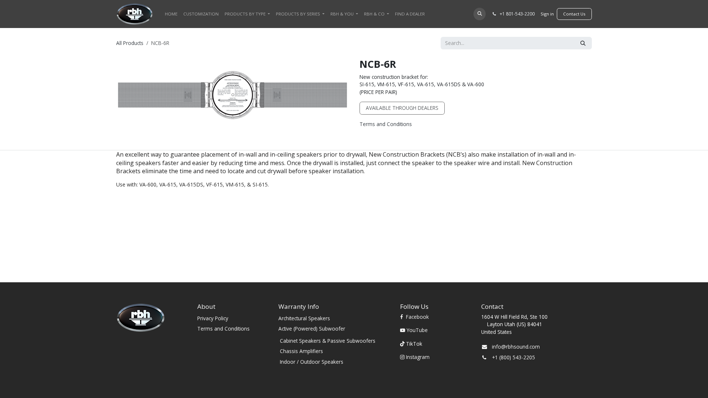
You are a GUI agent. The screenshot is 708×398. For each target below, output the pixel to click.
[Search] (583, 43)
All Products (129, 42)
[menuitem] (171, 14)
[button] (479, 14)
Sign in (547, 14)
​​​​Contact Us (574, 14)
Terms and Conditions (386, 124)
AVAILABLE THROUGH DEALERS (402, 107)
